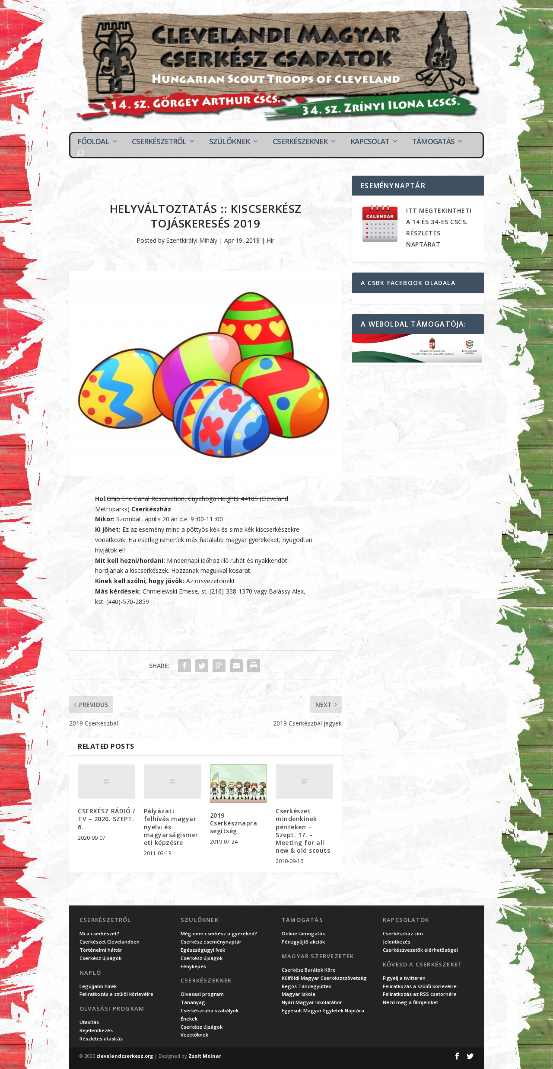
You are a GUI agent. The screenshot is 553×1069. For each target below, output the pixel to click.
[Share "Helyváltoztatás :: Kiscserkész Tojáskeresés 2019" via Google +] (219, 665)
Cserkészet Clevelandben (109, 941)
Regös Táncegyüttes (306, 986)
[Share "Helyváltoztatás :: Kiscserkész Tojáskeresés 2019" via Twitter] (201, 665)
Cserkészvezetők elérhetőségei (420, 950)
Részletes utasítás (101, 1038)
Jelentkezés (396, 941)
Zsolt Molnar (204, 1056)
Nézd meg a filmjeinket (410, 1002)
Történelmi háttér (100, 950)
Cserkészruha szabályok (209, 1010)
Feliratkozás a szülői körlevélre (116, 994)
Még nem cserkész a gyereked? (219, 933)
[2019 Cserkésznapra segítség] (238, 783)
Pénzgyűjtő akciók (303, 941)
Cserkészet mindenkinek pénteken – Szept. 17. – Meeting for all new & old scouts (303, 830)
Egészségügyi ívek (203, 950)
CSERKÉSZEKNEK (300, 141)
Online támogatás (303, 933)
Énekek (189, 1018)
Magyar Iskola (298, 994)
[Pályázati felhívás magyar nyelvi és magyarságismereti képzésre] (172, 781)
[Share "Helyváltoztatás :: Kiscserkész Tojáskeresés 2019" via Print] (253, 665)
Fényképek (193, 966)
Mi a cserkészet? (99, 933)
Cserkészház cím (403, 933)
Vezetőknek (194, 1034)
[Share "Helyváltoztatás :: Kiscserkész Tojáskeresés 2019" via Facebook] (184, 665)
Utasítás (89, 1022)
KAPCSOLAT (369, 141)
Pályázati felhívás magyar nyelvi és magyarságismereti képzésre (171, 827)
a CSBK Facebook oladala (408, 283)
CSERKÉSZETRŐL (159, 141)
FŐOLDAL (93, 141)
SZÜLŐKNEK (229, 141)
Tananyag (193, 1002)
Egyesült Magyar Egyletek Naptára (323, 1010)
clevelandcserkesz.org (124, 1056)
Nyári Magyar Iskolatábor (312, 1002)
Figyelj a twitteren (404, 978)
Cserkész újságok (100, 958)
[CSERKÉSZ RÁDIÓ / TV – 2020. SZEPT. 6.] (106, 781)
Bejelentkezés (96, 1030)
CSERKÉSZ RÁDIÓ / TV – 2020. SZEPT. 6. (106, 819)
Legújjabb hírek (98, 986)
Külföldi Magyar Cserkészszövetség (324, 978)
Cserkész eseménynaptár (211, 941)
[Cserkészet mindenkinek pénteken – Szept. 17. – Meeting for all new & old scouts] (304, 781)
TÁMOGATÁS (433, 141)
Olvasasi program (202, 994)
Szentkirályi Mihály (191, 240)
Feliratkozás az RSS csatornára (420, 994)
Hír (270, 240)
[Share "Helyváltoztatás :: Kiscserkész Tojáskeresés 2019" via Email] (236, 665)
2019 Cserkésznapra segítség (233, 823)
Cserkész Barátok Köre (309, 969)
